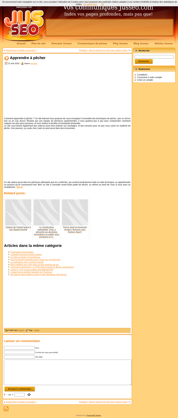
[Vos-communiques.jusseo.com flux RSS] (6, 409)
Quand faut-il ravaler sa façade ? (21, 50)
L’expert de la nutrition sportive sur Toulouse (31, 272)
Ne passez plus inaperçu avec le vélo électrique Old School (38, 274)
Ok (102, 4)
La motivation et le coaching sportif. (27, 262)
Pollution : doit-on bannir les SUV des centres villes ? (104, 50)
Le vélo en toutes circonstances (25, 257)
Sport (21, 330)
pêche (36, 330)
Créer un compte (145, 80)
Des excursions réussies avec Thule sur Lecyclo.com (35, 259)
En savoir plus (90, 4)
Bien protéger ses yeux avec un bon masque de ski (34, 264)
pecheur (33, 63)
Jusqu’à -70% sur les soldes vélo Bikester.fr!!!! (31, 270)
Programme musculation (22, 252)
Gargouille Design (94, 415)
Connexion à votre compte (149, 77)
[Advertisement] (109, 27)
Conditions (142, 75)
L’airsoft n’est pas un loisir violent (26, 254)
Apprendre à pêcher (28, 58)
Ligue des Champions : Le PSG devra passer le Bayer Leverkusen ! (42, 267)
